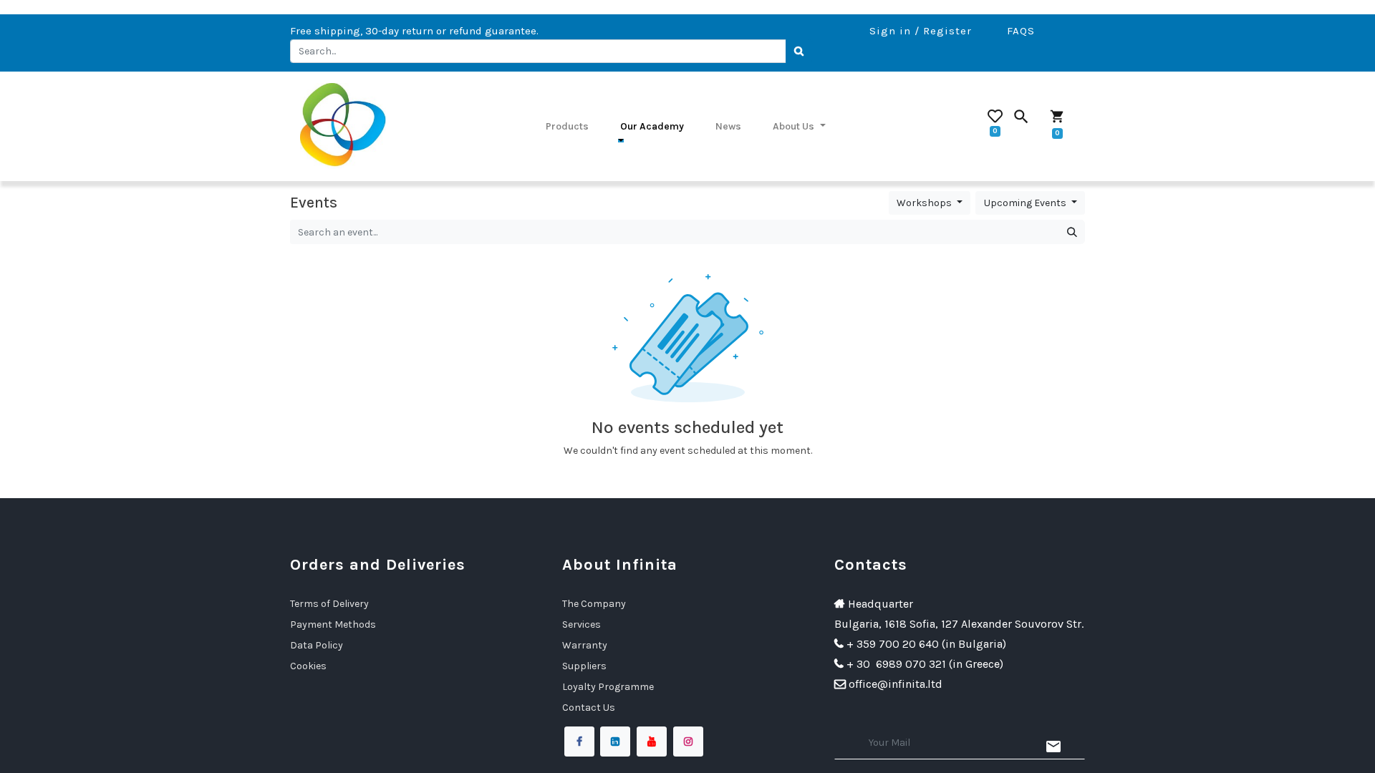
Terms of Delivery (329, 604)
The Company (594, 604)
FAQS (1021, 30)
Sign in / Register (920, 30)
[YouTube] (652, 741)
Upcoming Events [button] (1026, 203)
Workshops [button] (925, 203)
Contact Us (588, 707)
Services (581, 624)
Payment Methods (333, 624)
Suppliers (584, 666)
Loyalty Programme (608, 687)
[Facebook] (579, 741)
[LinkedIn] (615, 741)
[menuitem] (567, 126)
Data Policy (316, 645)
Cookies (308, 666)
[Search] (799, 51)
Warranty (584, 645)
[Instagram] (688, 741)
